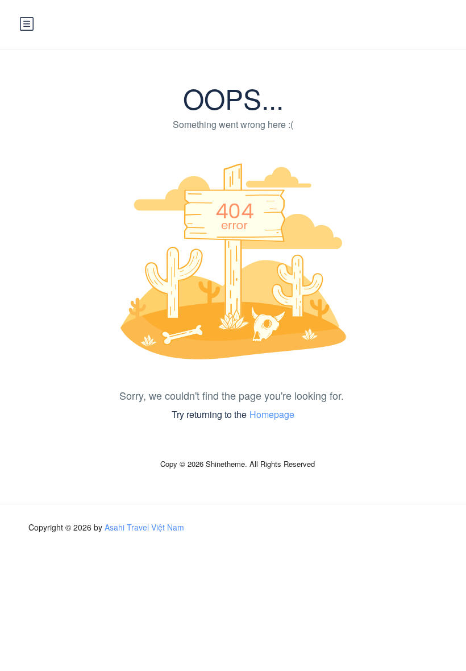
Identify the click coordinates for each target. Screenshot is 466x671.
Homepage (271, 414)
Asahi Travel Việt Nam (144, 527)
